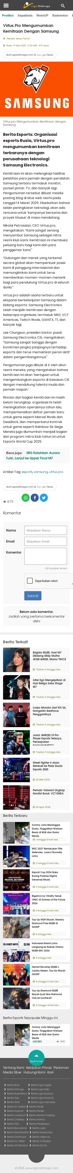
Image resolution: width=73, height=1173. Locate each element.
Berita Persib (36, 1106)
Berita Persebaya (39, 1123)
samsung (41, 471)
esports (27, 471)
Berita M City (39, 1145)
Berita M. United (16, 1106)
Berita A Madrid (41, 1141)
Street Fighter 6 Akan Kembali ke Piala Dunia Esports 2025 (47, 765)
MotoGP (42, 15)
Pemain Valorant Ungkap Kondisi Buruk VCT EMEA (49, 791)
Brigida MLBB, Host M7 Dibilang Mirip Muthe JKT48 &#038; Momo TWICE (49, 655)
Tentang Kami (13, 1067)
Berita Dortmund (16, 1137)
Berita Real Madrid (17, 1132)
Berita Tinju (13, 1098)
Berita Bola (13, 1085)
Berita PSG (13, 1123)
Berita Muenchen (42, 1132)
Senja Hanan (23, 38)
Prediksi (8, 15)
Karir (50, 1072)
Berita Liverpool (16, 1115)
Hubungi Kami (34, 1072)
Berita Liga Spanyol (42, 1093)
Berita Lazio (39, 1128)
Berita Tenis (13, 1102)
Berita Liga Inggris (41, 1085)
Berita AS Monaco (17, 1145)
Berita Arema (37, 1119)
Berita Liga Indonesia (43, 1102)
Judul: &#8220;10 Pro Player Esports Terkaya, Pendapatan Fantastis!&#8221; (47, 740)
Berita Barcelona (17, 1128)
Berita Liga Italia (40, 1089)
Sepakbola (25, 15)
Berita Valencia (41, 1137)
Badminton (60, 15)
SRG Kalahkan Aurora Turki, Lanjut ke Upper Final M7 (33, 455)
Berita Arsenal (15, 1111)
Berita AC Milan (16, 1141)
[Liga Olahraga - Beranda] (36, 5)
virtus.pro (56, 471)
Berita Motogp (15, 1089)
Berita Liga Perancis (42, 1098)
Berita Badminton (17, 1093)
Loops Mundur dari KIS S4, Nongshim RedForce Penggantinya (49, 710)
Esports (37, 1041)
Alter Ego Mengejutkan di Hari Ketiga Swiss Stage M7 (49, 683)
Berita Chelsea (15, 1119)
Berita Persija (36, 1111)
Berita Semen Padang (42, 1115)
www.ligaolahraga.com (41, 1168)
